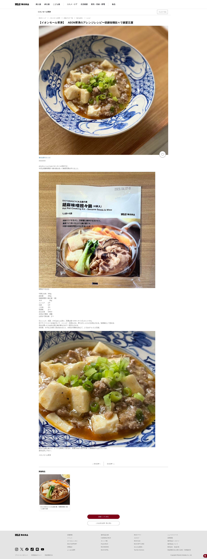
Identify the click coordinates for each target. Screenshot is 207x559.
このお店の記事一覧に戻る (103, 523)
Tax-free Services (139, 550)
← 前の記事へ (96, 464)
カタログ (136, 538)
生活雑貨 (84, 4)
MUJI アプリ (137, 535)
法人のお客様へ (138, 547)
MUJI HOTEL (105, 550)
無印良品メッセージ (173, 541)
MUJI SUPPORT (72, 544)
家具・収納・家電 (98, 4)
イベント (69, 538)
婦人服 (38, 4)
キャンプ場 (104, 541)
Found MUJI (104, 544)
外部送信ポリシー (36, 555)
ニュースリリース (173, 535)
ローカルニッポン (72, 541)
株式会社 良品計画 (173, 547)
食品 (113, 4)
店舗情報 (69, 535)
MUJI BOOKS (105, 547)
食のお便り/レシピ (44, 157)
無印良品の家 (105, 535)
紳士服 (47, 4)
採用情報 (170, 538)
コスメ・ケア (72, 4)
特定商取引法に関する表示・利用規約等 (179, 550)
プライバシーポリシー (21, 555)
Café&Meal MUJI (106, 538)
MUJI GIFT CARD (139, 544)
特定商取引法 (49, 555)
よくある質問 (71, 550)
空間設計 (69, 547)
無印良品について (173, 544)
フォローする (162, 12)
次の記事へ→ (111, 464)
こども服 (56, 4)
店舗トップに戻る (103, 516)
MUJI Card (137, 541)
